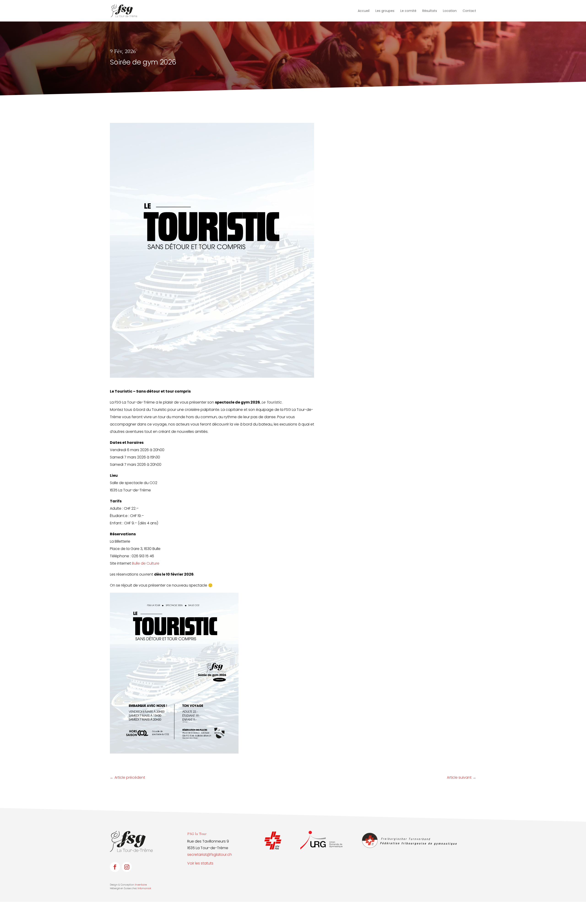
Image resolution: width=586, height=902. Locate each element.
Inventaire (141, 884)
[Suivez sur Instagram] (127, 867)
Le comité (408, 11)
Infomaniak (144, 888)
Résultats (429, 11)
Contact (469, 11)
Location (450, 11)
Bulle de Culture (145, 563)
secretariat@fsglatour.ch (209, 854)
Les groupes (384, 11)
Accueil (363, 11)
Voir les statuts (200, 863)
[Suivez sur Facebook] (115, 867)
